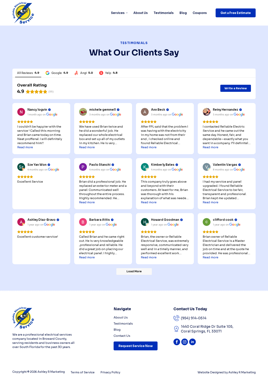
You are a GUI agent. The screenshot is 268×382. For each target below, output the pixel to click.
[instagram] (184, 342)
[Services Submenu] (126, 12)
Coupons (200, 13)
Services (118, 13)
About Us (140, 13)
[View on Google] (21, 112)
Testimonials (164, 13)
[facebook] (176, 342)
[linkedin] (192, 342)
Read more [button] (25, 147)
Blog (183, 13)
